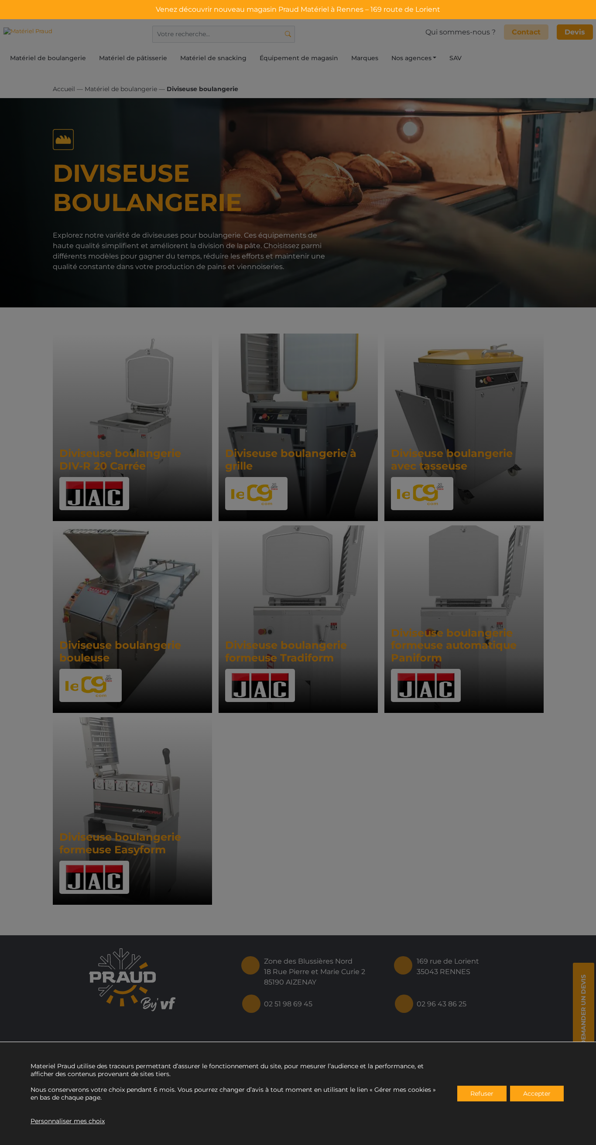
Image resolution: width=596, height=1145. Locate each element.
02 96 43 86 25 (441, 1004)
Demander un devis (583, 1010)
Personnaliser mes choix (68, 1121)
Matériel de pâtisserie (133, 58)
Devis (575, 32)
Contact (526, 32)
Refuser (481, 1093)
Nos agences (411, 58)
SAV (455, 58)
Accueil (64, 89)
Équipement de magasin (299, 58)
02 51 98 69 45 (288, 1004)
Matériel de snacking (213, 58)
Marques (364, 58)
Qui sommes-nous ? (460, 32)
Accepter (537, 1093)
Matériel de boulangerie (48, 58)
